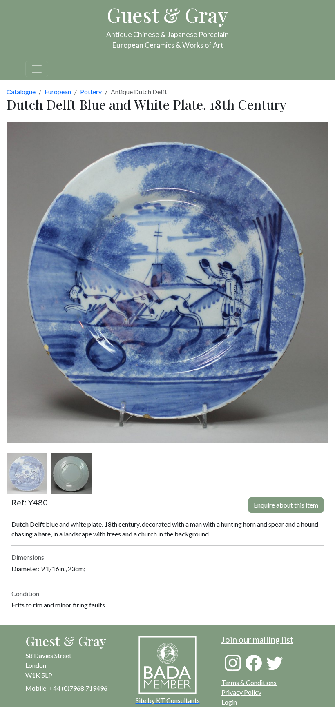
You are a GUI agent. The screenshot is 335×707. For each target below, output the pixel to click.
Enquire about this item (286, 505)
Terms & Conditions (249, 682)
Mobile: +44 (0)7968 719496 (66, 688)
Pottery (91, 91)
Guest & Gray (167, 15)
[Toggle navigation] (36, 69)
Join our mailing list (257, 639)
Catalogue (21, 91)
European (58, 91)
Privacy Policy (241, 692)
